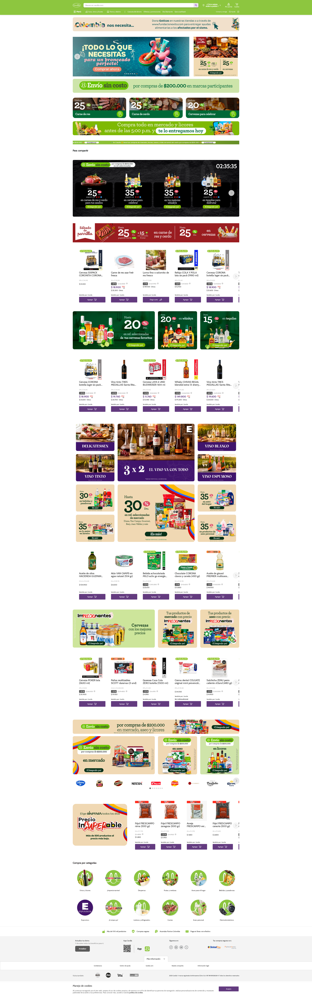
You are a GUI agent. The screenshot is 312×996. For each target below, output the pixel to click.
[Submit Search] (196, 5)
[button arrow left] (77, 56)
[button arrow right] (185, 56)
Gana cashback (180, 12)
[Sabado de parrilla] (215, 56)
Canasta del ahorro (135, 12)
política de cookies (136, 992)
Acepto (228, 989)
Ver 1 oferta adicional (181, 699)
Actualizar (82, 949)
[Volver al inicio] (77, 5)
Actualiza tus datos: (82, 941)
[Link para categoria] (156, 24)
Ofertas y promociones (152, 12)
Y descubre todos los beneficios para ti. (89, 943)
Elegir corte (154, 300)
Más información (153, 959)
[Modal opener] (126, 284)
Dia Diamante (167, 12)
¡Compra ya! (222, 142)
